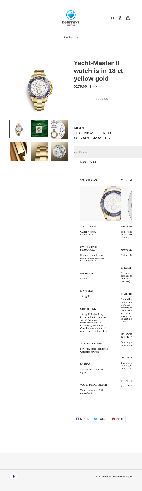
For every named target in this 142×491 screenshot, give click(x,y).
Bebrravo (106, 476)
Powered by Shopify (122, 476)
